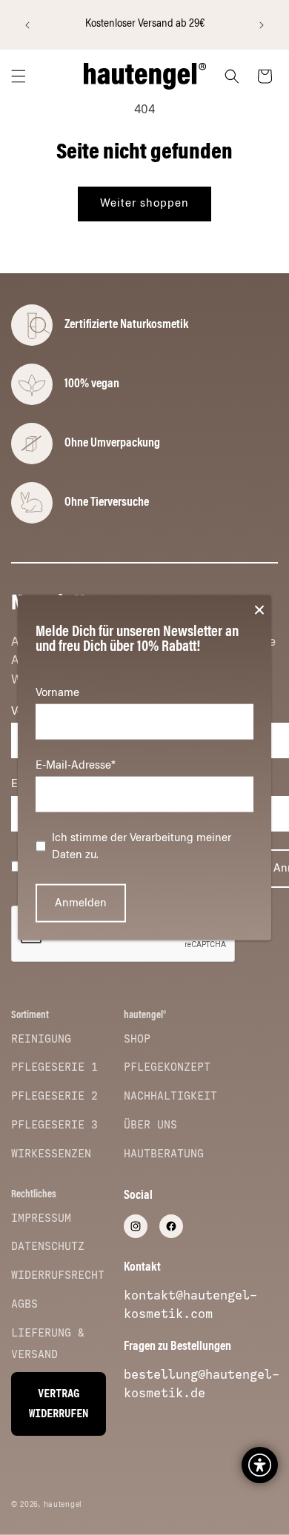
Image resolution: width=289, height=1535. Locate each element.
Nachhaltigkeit (170, 1095)
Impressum (41, 1218)
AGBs (24, 1304)
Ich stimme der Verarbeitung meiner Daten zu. (141, 846)
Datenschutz (47, 1246)
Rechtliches (33, 1195)
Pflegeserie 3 (54, 1124)
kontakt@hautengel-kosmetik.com (190, 1304)
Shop (137, 1038)
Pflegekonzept (167, 1067)
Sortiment (30, 1016)
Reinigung (41, 1038)
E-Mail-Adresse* (76, 766)
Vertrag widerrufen (58, 1404)
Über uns (150, 1124)
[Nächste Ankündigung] (261, 25)
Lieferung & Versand (47, 1343)
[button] (18, 76)
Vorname (57, 692)
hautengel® (145, 1016)
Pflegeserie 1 (54, 1067)
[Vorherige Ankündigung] (27, 25)
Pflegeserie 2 (54, 1095)
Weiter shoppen (144, 204)
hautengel (63, 1505)
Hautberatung (164, 1153)
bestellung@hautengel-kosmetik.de (201, 1383)
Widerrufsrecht (57, 1275)
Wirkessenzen (51, 1153)
